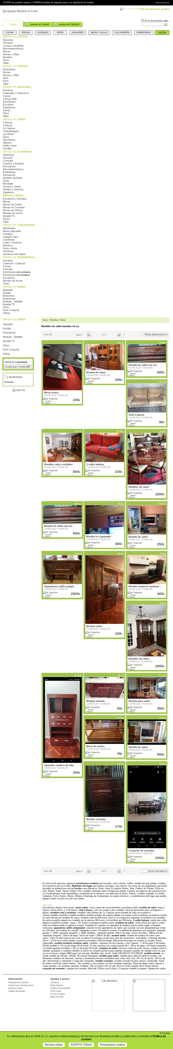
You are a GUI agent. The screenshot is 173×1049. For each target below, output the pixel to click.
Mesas (6, 51)
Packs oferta (10, 248)
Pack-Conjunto (11, 310)
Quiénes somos (15, 988)
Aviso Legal (55, 991)
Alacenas (8, 39)
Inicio (45, 320)
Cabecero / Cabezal (14, 263)
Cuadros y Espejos (13, 163)
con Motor (8, 134)
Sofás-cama (9, 145)
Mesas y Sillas (99, 32)
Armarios (8, 42)
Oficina (26, 32)
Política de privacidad (60, 988)
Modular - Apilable (12, 301)
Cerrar (165, 1033)
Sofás (60, 32)
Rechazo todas (54, 1044)
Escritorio (8, 104)
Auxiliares (78, 32)
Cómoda (7, 269)
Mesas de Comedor (14, 207)
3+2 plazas (9, 128)
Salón (162, 32)
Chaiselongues (11, 131)
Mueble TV (9, 216)
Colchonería (121, 32)
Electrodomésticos (13, 48)
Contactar (54, 982)
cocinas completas (13, 45)
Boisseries (9, 295)
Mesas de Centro (12, 204)
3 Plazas (8, 125)
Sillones (7, 142)
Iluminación (9, 175)
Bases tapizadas (12, 231)
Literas (6, 110)
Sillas (6, 62)
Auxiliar (7, 292)
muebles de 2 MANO (39, 24)
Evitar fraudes (56, 985)
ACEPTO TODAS (81, 1044)
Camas (7, 95)
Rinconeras (9, 139)
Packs (6, 218)
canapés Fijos (10, 236)
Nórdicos (8, 245)
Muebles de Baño (12, 177)
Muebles (7, 57)
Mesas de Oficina (12, 210)
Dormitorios (144, 32)
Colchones (9, 239)
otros (5, 78)
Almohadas (9, 228)
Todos (46, 334)
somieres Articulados (14, 254)
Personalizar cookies (112, 1044)
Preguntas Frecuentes (18, 982)
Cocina (10, 32)
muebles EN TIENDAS (69, 24)
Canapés (8, 233)
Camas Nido (10, 98)
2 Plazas (8, 122)
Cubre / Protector (12, 242)
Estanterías (9, 69)
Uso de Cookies (57, 994)
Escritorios (9, 277)
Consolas (8, 160)
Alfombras (8, 154)
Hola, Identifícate (162, 3)
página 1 (79, 335)
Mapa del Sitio (57, 997)
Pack (6, 80)
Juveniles (42, 32)
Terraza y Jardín (12, 186)
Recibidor (8, 183)
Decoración (9, 166)
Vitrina (6, 313)
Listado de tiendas (16, 991)
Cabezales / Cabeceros (16, 93)
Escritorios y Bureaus (15, 198)
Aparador (8, 289)
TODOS (13, 24)
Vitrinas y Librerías (13, 189)
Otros (6, 60)
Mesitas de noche (12, 213)
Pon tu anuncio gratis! (155, 9)
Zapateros (8, 192)
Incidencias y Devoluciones (20, 985)
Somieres (8, 251)
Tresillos (7, 148)
